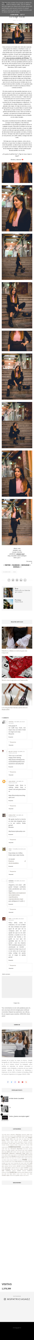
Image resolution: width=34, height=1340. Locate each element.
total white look (5, 1173)
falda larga (4, 1151)
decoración (13, 1148)
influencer (12, 1153)
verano (17, 1173)
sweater (19, 1170)
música (26, 1161)
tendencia (29, 1170)
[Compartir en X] (13, 580)
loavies (26, 1156)
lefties (26, 1154)
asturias (19, 1136)
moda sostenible (5, 1161)
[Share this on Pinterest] (17, 580)
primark (19, 1166)
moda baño (30, 1159)
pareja (20, 1164)
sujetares (14, 1170)
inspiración (19, 1153)
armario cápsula (13, 1136)
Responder (11, 737)
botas (11, 1139)
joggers (9, 1154)
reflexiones (29, 1166)
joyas (12, 1154)
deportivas (19, 1148)
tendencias (13, 1172)
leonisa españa (8, 1156)
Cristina (11, 721)
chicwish (28, 1144)
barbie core (4, 1137)
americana (18, 1134)
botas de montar (23, 1139)
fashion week (16, 1151)
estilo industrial (18, 1150)
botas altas (15, 1139)
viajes (7, 1175)
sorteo (21, 1169)
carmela (10, 1143)
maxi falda (4, 1159)
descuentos (25, 1148)
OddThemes (15, 1333)
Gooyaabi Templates (17, 1336)
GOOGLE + (16, 567)
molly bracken (18, 1161)
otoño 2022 (26, 1163)
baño (31, 1136)
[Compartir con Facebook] (9, 580)
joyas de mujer (17, 1154)
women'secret (13, 1175)
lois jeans (30, 1156)
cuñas (31, 1147)
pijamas (6, 1166)
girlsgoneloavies (28, 1151)
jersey (31, 1153)
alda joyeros (7, 1134)
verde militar (29, 1173)
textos (26, 1172)
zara (24, 1175)
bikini (17, 1137)
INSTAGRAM (25, 565)
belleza (13, 1137)
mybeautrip (12, 815)
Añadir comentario (6, 974)
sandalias (26, 1167)
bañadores (27, 1136)
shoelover (7, 1169)
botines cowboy (10, 1140)
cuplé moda (4, 1148)
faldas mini (10, 1151)
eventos (30, 1150)
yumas (17, 1175)
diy (9, 1150)
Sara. (10, 918)
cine (31, 1145)
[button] (5, 3)
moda (14, 572)
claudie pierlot (5, 1147)
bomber (3, 1139)
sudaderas (8, 1170)
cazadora (18, 1143)
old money (21, 1163)
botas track (29, 1139)
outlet (3, 1164)
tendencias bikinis (21, 1172)
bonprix (7, 1139)
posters (14, 1166)
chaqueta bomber (14, 1144)
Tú (10, 1107)
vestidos (4, 1175)
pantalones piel (15, 1164)
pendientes (30, 1164)
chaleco (22, 1143)
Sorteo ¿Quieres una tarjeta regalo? (19, 1116)
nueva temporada (14, 1163)
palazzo (10, 1164)
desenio (30, 1148)
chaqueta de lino (22, 1144)
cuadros (27, 1147)
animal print (7, 1136)
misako (15, 1160)
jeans (27, 1153)
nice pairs (8, 1163)
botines (3, 1140)
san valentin (20, 1167)
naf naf (30, 1161)
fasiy (21, 1151)
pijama (3, 1166)
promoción (23, 1166)
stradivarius (26, 1169)
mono (23, 1161)
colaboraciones (7, 572)
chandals (7, 1144)
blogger (30, 1137)
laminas (22, 1154)
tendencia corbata (5, 1172)
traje (11, 1174)
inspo (23, 1153)
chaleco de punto (28, 1143)
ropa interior (8, 1167)
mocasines (19, 1159)
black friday (24, 1137)
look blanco (12, 1157)
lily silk (21, 1156)
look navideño (18, 1157)
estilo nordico (25, 1150)
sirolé (12, 1169)
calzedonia (4, 1142)
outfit (31, 1163)
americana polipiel (25, 1134)
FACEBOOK (16, 565)
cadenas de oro (18, 1140)
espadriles (12, 1150)
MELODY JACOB (13, 751)
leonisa (3, 1156)
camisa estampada (18, 1142)
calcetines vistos (27, 1140)
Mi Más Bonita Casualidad (16, 1098)
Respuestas (13, 742)
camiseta (25, 1142)
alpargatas (12, 1134)
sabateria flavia (14, 1167)
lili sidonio (18, 1156)
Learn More (14, 14)
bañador (23, 1136)
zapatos (21, 1175)
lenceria (30, 1154)
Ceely (10, 849)
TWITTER (7, 565)
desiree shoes (5, 1150)
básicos (9, 1137)
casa (14, 1143)
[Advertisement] (17, 1222)
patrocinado (24, 1164)
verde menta (23, 1173)
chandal (3, 1144)
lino (24, 1156)
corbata (23, 1147)
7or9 (3, 1134)
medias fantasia (9, 1159)
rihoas (3, 1167)
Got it (22, 14)
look (3, 1157)
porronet (10, 1166)
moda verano (11, 1161)
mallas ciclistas (24, 1157)
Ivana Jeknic (12, 781)
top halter (30, 1172)
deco (9, 1148)
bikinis (20, 1137)
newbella (3, 1163)
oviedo (6, 1164)
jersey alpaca (4, 1154)
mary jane (30, 1157)
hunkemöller (5, 1153)
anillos (3, 1136)
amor (31, 1134)
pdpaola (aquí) (20, 554)
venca (14, 1174)
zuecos (27, 1175)
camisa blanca (10, 1142)
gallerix (23, 1151)
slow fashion (16, 1169)
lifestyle (14, 1156)
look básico (6, 1157)
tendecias (24, 1170)
